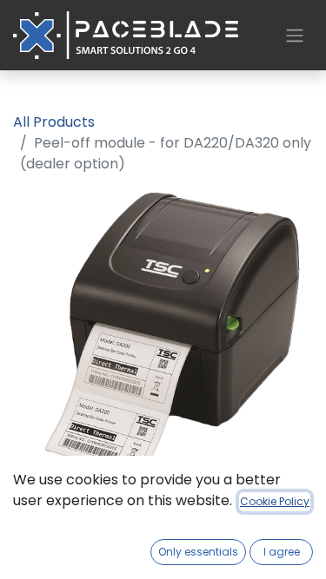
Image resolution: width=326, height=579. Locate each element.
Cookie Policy (274, 501)
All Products (54, 122)
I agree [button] (281, 551)
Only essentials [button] (198, 551)
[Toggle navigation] (294, 35)
